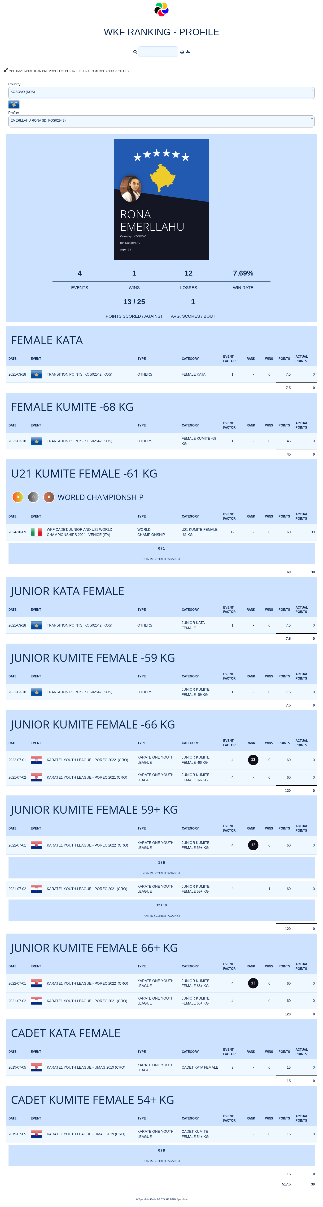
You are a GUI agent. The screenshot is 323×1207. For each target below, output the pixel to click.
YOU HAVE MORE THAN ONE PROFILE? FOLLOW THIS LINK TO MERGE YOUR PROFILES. (69, 71)
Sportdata (182, 1199)
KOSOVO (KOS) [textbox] (23, 92)
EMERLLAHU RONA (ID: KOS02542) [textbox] (38, 120)
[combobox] (161, 93)
